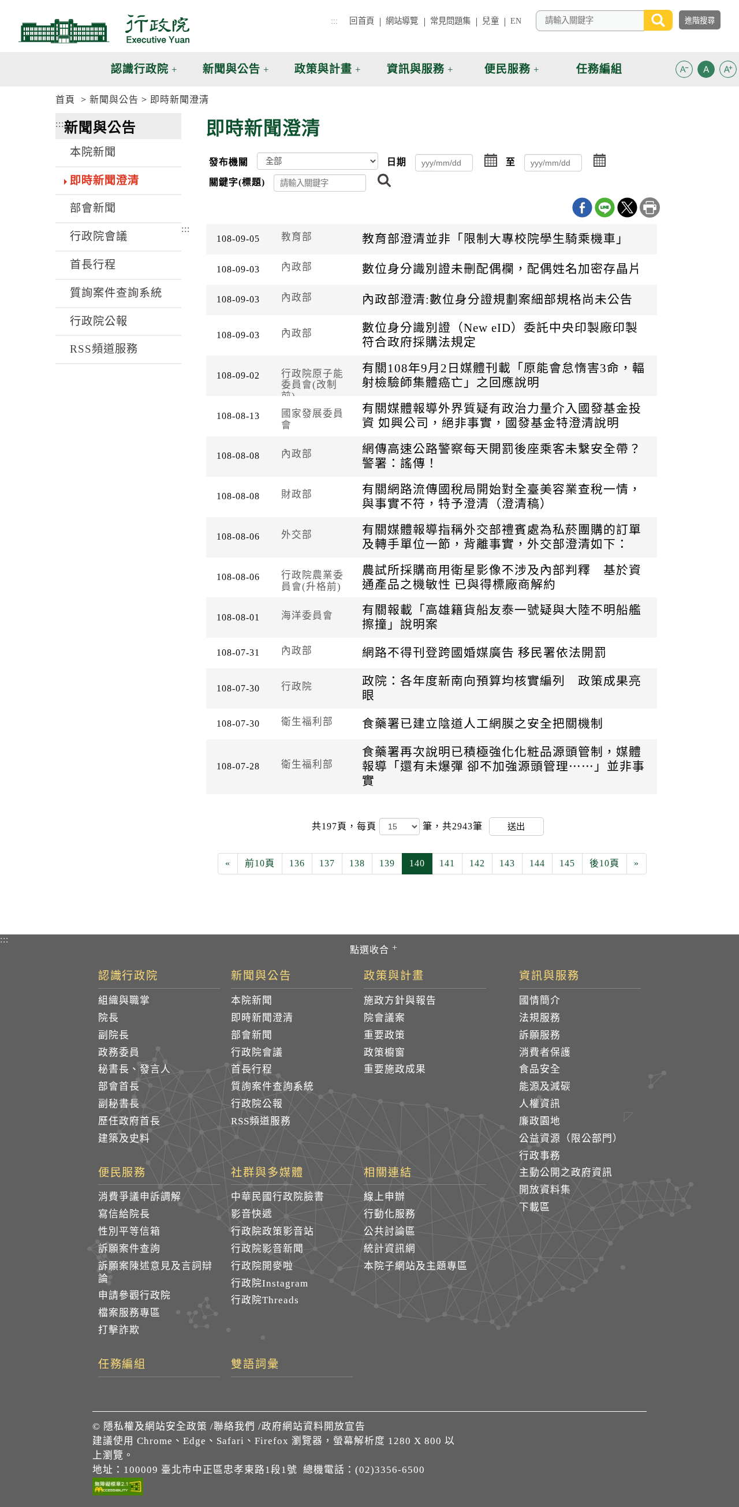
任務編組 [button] (599, 69)
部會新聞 (93, 208)
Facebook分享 (582, 207)
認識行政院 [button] (140, 69)
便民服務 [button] (507, 69)
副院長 (113, 1035)
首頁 (65, 99)
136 (297, 863)
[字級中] (706, 71)
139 (387, 863)
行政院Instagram (269, 1283)
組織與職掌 (124, 1000)
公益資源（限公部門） (571, 1138)
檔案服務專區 (129, 1312)
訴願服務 (540, 1035)
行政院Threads (265, 1300)
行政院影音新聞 (267, 1248)
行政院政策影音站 (272, 1231)
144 (537, 863)
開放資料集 (545, 1189)
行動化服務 (390, 1214)
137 (327, 863)
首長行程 (93, 265)
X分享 (627, 207)
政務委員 (119, 1052)
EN (515, 20)
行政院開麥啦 (262, 1266)
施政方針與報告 (400, 1000)
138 (357, 863)
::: (334, 20)
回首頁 (361, 20)
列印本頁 (650, 207)
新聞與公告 (114, 99)
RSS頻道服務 (104, 349)
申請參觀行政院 (134, 1295)
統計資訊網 (390, 1248)
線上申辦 (384, 1196)
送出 (516, 826)
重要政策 (384, 1035)
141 (447, 863)
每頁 (368, 826)
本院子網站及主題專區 (416, 1266)
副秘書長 (119, 1103)
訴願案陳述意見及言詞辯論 (155, 1272)
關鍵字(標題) (237, 182)
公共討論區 (390, 1231)
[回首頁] (103, 29)
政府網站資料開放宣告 (313, 1426)
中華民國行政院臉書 (277, 1196)
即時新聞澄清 (179, 99)
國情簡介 (540, 1000)
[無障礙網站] (117, 1488)
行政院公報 (99, 321)
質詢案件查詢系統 (116, 293)
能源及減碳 (545, 1086)
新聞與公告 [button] (231, 69)
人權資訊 (540, 1103)
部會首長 (119, 1086)
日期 (396, 162)
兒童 (490, 20)
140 (417, 863)
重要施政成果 (395, 1069)
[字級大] (728, 71)
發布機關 (228, 162)
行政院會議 (99, 236)
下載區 (534, 1207)
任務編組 (122, 1364)
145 (567, 863)
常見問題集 (450, 20)
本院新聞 (93, 152)
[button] (684, 69)
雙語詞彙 (255, 1364)
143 (507, 863)
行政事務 (540, 1155)
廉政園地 (540, 1121)
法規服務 (540, 1017)
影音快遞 (252, 1214)
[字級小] (684, 71)
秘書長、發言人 (134, 1069)
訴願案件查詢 (129, 1248)
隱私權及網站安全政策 (155, 1426)
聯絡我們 (234, 1426)
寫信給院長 (124, 1214)
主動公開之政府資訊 (566, 1172)
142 (477, 863)
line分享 (605, 207)
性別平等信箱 (129, 1231)
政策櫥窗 (384, 1052)
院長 (108, 1017)
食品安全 (540, 1069)
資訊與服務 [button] (416, 69)
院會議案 (384, 1017)
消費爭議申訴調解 (139, 1196)
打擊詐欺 (119, 1330)
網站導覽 (402, 20)
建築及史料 (124, 1138)
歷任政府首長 (129, 1121)
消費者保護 (545, 1052)
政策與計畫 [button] (323, 69)
